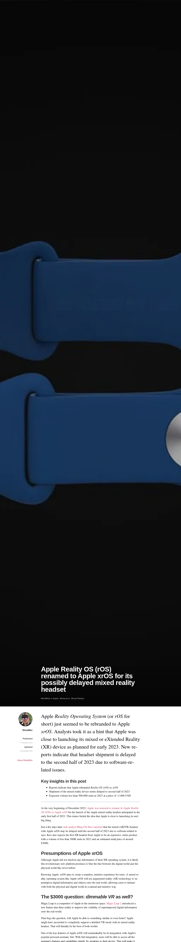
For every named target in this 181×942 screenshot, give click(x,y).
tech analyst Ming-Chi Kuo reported (83, 827)
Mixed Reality (77, 698)
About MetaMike (25, 760)
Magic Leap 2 (113, 903)
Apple (56, 698)
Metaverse (65, 698)
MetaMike (45, 698)
